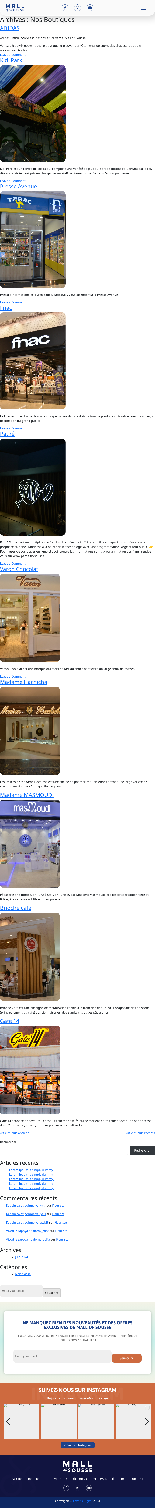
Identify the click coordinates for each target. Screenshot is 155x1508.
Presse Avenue (18, 186)
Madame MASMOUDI (27, 794)
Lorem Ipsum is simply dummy (31, 1170)
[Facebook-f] (65, 7)
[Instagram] (77, 7)
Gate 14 (9, 1021)
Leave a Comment (13, 55)
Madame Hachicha (23, 682)
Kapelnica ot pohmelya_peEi (26, 1214)
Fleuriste (58, 1205)
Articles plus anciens (14, 1133)
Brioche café (15, 907)
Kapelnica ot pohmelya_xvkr (26, 1205)
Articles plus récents (140, 1133)
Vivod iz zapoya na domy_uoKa (28, 1239)
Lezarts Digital (82, 1501)
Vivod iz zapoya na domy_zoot (27, 1231)
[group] (21, 1421)
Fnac (6, 307)
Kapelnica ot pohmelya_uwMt (27, 1222)
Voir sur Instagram (79, 1445)
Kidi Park (11, 60)
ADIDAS (9, 28)
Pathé (7, 433)
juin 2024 (21, 1257)
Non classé (23, 1274)
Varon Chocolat (19, 569)
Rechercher (8, 1142)
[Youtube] (90, 7)
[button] (77, 1436)
